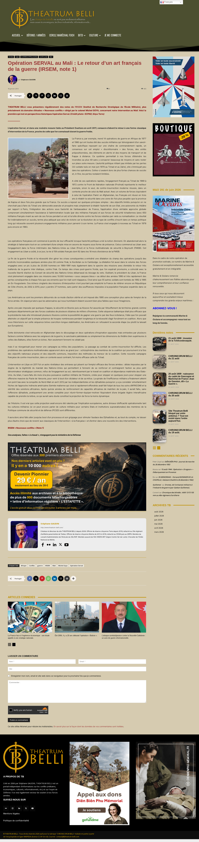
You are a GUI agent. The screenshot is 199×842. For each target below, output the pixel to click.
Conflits (32, 566)
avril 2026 (158, 528)
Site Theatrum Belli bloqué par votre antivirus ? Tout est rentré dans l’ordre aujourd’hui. (178, 416)
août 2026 (158, 511)
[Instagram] (12, 808)
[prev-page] (9, 644)
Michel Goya (62, 566)
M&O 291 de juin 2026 (167, 189)
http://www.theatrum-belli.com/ (52, 527)
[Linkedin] (54, 95)
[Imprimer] (67, 95)
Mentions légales (11, 813)
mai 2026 (158, 524)
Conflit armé (43, 57)
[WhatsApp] (48, 95)
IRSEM (79, 107)
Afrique (23, 566)
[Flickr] (49, 545)
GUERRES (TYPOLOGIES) (29, 57)
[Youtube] (66, 545)
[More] (73, 578)
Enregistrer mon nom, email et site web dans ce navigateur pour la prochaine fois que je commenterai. (56, 676)
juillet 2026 (159, 516)
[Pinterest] (42, 95)
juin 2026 (158, 520)
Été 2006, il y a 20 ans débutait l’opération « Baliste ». (76, 636)
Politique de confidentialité (16, 820)
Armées (11, 57)
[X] (36, 95)
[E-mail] (60, 95)
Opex (17, 57)
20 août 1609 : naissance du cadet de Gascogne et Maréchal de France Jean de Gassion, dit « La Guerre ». (181, 379)
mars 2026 (159, 532)
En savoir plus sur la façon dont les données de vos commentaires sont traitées (88, 726)
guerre (40, 566)
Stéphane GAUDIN (28, 80)
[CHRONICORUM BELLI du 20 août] (160, 399)
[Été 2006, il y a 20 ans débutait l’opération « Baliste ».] (77, 617)
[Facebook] (29, 95)
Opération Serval (76, 566)
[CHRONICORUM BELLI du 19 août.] (160, 436)
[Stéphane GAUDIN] (13, 79)
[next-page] (14, 644)
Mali (51, 57)
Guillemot (157, 485)
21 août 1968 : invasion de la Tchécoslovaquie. (180, 339)
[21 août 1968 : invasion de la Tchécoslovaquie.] (160, 344)
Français (168, 2)
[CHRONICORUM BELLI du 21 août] (160, 362)
